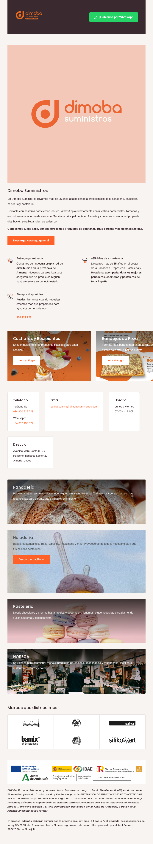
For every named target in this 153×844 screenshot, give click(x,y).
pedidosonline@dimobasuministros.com (74, 406)
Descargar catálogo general (31, 240)
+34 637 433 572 (23, 423)
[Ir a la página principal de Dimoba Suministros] (29, 15)
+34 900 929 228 (23, 411)
